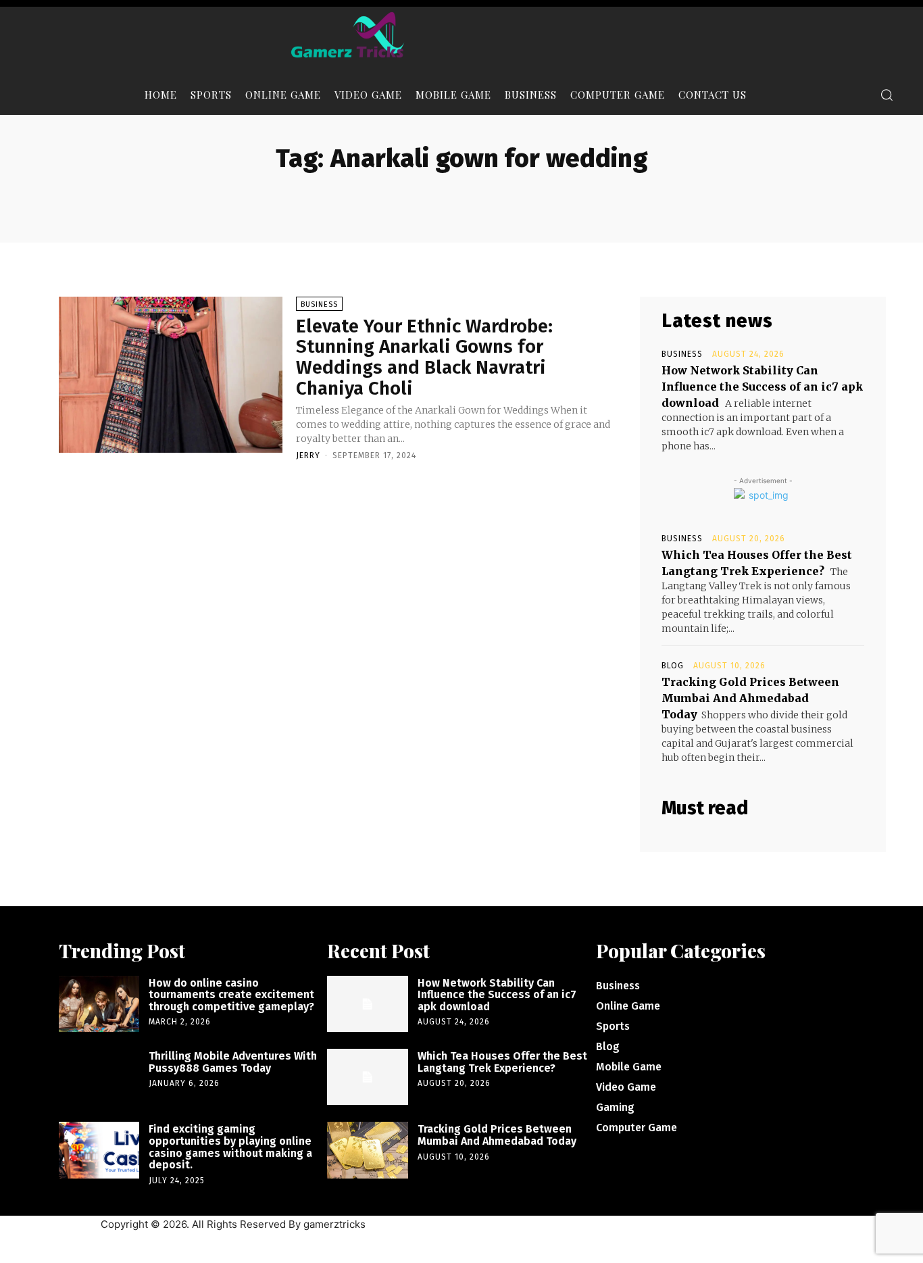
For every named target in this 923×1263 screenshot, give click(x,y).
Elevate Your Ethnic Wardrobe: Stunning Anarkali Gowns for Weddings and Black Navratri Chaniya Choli (424, 357)
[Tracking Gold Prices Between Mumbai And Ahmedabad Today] (367, 1150)
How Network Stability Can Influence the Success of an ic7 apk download (762, 387)
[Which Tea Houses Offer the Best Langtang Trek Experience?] (367, 1077)
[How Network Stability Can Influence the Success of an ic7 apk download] (367, 1004)
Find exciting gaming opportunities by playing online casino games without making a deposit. (230, 1146)
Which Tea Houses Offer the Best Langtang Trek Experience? (502, 1061)
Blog (673, 666)
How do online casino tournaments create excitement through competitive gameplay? (231, 994)
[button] (886, 94)
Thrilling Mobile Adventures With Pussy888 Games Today (233, 1061)
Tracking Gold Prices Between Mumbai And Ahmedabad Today (750, 698)
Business (319, 304)
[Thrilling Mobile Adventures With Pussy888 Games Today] (99, 1077)
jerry (308, 455)
